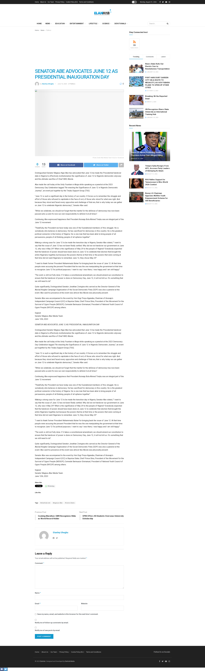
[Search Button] (168, 23)
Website (84, 604)
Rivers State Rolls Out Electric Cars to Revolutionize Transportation (157, 66)
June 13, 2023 (62, 84)
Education (60, 24)
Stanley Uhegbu (48, 84)
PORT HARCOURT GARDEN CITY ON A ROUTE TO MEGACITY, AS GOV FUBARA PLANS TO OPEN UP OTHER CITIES (157, 83)
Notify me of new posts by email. (47, 630)
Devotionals (120, 24)
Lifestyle (93, 24)
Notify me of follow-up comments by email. (52, 623)
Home (37, 2)
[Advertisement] (79, 49)
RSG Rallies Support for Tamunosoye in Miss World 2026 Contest (156, 182)
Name (38, 593)
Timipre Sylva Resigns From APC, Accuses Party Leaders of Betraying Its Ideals (157, 168)
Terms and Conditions (86, 2)
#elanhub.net (45, 503)
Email (38, 603)
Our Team (51, 2)
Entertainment (77, 24)
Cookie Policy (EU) (72, 2)
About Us (43, 2)
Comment (39, 563)
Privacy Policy (59, 2)
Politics (48, 30)
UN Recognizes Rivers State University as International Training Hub (157, 111)
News (47, 24)
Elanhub (42, 661)
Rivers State (70, 503)
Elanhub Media (70, 661)
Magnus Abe (57, 503)
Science (105, 24)
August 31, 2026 (137, 158)
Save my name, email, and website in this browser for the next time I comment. (67, 614)
